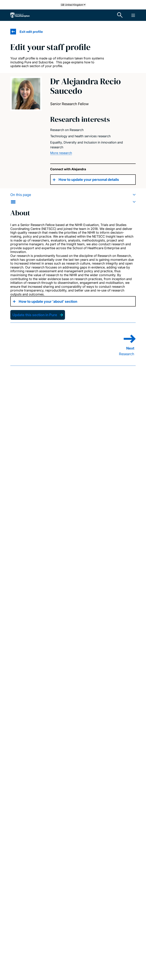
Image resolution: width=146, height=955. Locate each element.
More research (61, 153)
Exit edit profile (31, 32)
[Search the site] (120, 15)
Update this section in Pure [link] (34, 315)
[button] (73, 198)
